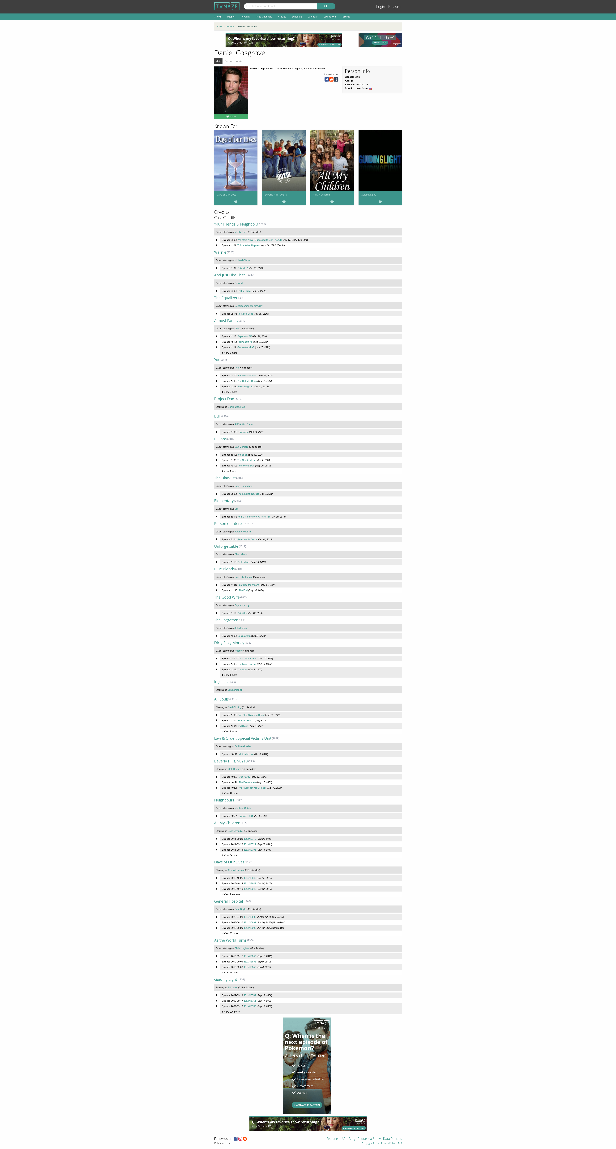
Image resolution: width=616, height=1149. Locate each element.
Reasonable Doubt (247, 539)
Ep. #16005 (250, 916)
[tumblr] (336, 80)
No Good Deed (245, 313)
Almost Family (226, 320)
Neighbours (224, 800)
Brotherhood (243, 562)
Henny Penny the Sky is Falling (253, 516)
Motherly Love (246, 754)
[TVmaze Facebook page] (236, 1139)
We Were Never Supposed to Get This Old (259, 239)
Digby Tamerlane (243, 485)
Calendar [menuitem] (313, 16)
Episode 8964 (246, 816)
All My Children (321, 194)
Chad (237, 328)
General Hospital (228, 901)
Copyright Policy (370, 1143)
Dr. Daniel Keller (243, 746)
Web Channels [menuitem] (264, 16)
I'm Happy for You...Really (252, 787)
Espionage (242, 432)
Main (218, 61)
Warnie (220, 252)
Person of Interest (229, 523)
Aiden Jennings (236, 870)
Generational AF (245, 347)
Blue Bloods (224, 568)
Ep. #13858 (250, 956)
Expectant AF (244, 336)
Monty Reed (241, 232)
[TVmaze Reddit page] (245, 1139)
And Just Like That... (231, 275)
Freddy (238, 650)
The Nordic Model (246, 460)
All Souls (221, 699)
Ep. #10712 (250, 838)
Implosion (242, 454)
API (344, 1139)
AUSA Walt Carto (243, 424)
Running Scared (245, 720)
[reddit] (331, 80)
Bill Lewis (233, 987)
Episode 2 (242, 268)
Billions (220, 438)
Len (236, 508)
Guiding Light (368, 194)
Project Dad (224, 398)
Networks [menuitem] (245, 16)
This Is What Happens (249, 245)
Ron (237, 367)
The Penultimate (247, 782)
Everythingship (245, 386)
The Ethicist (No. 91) (248, 493)
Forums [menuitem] (346, 16)
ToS (400, 1143)
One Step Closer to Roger (251, 715)
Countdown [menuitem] (330, 16)
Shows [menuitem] (217, 16)
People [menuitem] (231, 16)
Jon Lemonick (235, 689)
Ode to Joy (244, 776)
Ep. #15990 (250, 927)
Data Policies (392, 1139)
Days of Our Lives (226, 194)
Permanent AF (245, 341)
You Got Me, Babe (247, 381)
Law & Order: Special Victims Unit (242, 738)
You (217, 359)
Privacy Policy (388, 1143)
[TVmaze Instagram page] (240, 1139)
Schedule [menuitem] (297, 16)
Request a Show (369, 1139)
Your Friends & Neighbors (236, 224)
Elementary (224, 500)
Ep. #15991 (250, 922)
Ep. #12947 (250, 883)
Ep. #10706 (250, 849)
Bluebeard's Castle (247, 375)
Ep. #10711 (250, 844)
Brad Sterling (234, 707)
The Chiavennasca (247, 658)
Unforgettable (226, 546)
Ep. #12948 (250, 877)
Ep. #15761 (250, 1000)
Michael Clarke (242, 260)
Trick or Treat (244, 290)
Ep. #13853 (250, 961)
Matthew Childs (243, 808)
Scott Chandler (235, 830)
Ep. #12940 (250, 888)
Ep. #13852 (250, 967)
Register (395, 6)
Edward (239, 283)
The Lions (242, 669)
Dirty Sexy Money (229, 642)
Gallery (228, 61)
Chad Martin (241, 554)
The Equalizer (225, 297)
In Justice (221, 681)
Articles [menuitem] (282, 16)
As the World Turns (230, 940)
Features (333, 1139)
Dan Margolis (241, 446)
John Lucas (241, 628)
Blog (352, 1139)
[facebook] (327, 80)
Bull (217, 416)
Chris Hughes (242, 948)
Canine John (244, 635)
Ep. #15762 (250, 995)
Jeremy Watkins (243, 531)
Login (380, 6)
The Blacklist (225, 477)
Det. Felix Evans (243, 577)
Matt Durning (234, 768)
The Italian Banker (246, 664)
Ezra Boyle (240, 909)
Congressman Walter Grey (249, 305)
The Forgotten (226, 620)
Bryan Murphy (242, 605)
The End (243, 590)
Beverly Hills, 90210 (276, 194)
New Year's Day (245, 465)
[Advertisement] (284, 40)
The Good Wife (227, 597)
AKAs (239, 61)
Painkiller (242, 613)
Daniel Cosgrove (236, 406)
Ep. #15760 (250, 1006)
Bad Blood (242, 725)
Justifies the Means (249, 584)
